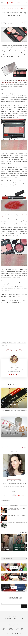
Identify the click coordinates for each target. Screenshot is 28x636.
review (23, 8)
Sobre (4, 628)
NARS (19, 342)
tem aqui (17, 296)
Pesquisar (4, 603)
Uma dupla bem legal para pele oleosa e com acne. (14, 411)
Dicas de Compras (7, 629)
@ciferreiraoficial (5, 500)
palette (24, 342)
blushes (9, 342)
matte (14, 342)
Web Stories (20, 629)
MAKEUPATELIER (15, 618)
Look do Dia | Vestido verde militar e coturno (22, 446)
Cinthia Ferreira (6, 23)
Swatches (14, 9)
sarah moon (4, 345)
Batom (3, 342)
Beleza (4, 8)
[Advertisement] (14, 323)
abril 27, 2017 (14, 17)
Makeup (17, 8)
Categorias (19, 628)
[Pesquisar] (24, 606)
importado (11, 8)
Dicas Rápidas (23, 532)
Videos (11, 628)
